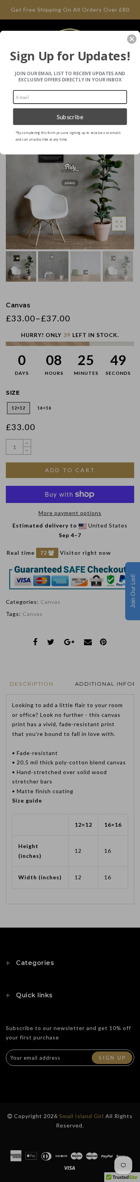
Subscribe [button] (70, 116)
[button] (131, 39)
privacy (70, 183)
